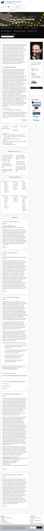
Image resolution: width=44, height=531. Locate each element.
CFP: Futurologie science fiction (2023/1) (12, 474)
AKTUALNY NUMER (18, 27)
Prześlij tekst (36, 87)
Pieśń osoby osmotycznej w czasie (15, 197)
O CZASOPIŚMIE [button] (34, 27)
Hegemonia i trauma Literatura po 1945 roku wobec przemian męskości (7, 164)
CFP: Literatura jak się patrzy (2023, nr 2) (12, 394)
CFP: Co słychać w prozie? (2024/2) (10, 297)
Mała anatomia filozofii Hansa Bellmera (24, 184)
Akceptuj (39, 527)
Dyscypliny (15, 126)
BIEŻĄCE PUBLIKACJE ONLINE (7, 27)
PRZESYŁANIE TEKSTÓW (32, 31)
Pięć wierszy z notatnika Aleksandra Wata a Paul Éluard (15, 184)
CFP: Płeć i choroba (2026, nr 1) (10, 252)
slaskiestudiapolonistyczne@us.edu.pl (17, 381)
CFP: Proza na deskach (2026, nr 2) (10, 221)
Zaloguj (18, 6)
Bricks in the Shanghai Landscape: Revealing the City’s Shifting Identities (21, 157)
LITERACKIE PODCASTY (5, 34)
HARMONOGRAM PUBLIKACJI (19, 31)
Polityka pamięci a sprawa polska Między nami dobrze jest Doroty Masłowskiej (21, 168)
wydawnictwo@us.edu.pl (8, 523)
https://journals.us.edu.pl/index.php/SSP (10, 368)
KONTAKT (14, 34)
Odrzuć (33, 527)
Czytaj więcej (24, 120)
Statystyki (24, 126)
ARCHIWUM (26, 27)
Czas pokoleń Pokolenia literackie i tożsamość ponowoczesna (20, 163)
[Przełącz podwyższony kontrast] (8, 7)
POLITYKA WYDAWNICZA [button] (6, 31)
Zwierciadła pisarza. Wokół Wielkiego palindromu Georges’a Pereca (6, 185)
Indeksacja (6, 126)
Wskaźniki (15, 130)
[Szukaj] (12, 36)
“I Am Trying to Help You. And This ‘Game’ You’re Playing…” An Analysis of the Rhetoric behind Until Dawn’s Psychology (7, 158)
